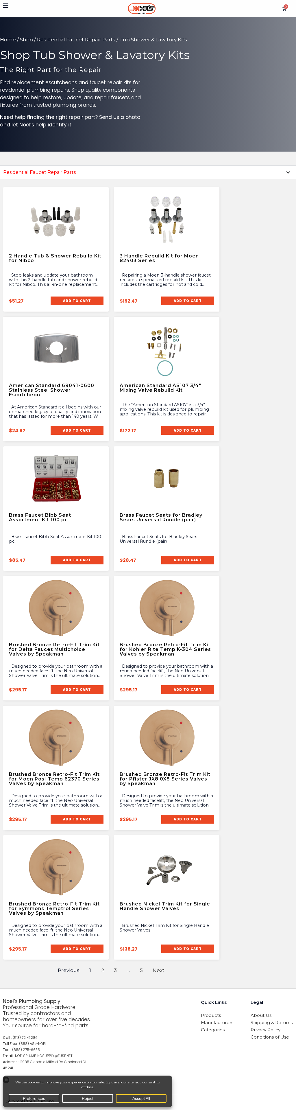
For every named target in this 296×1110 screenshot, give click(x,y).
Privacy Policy (265, 1029)
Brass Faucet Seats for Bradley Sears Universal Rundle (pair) (161, 517)
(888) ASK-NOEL (32, 1043)
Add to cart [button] (77, 301)
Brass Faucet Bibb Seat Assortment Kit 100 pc (40, 517)
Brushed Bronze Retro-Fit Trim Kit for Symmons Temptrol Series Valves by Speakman (54, 908)
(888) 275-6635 (26, 1049)
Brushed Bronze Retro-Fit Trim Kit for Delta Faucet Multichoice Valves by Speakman (54, 649)
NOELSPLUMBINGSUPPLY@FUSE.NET (44, 1055)
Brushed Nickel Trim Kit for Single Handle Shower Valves (165, 906)
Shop (26, 40)
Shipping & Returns (272, 1022)
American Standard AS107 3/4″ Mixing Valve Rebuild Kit (160, 388)
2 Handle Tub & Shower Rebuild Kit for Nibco (55, 258)
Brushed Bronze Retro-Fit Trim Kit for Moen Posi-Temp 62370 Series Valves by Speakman (54, 779)
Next (158, 970)
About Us (261, 1015)
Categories (213, 1029)
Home (8, 40)
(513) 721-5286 (25, 1037)
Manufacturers (217, 1022)
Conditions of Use (270, 1037)
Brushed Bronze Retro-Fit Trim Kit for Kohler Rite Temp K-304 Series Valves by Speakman (165, 649)
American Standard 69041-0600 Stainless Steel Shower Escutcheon (51, 390)
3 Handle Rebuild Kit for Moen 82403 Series (159, 258)
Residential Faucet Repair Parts (76, 40)
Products (211, 1015)
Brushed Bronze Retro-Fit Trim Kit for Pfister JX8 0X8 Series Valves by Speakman (165, 779)
